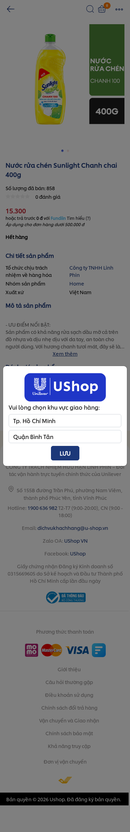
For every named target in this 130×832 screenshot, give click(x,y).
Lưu (65, 453)
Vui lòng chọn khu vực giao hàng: (54, 407)
